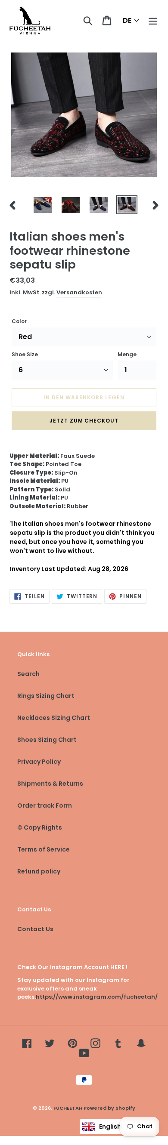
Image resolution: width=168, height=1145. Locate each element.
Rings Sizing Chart (46, 695)
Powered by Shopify (109, 1108)
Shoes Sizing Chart (47, 739)
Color (19, 321)
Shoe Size (25, 354)
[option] (43, 205)
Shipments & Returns (50, 783)
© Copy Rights (39, 827)
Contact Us (35, 929)
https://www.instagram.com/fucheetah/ (97, 997)
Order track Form (44, 805)
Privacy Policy (39, 761)
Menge (127, 354)
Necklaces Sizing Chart (53, 717)
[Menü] (152, 20)
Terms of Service (43, 849)
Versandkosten (79, 292)
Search (28, 674)
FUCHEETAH (67, 1108)
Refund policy (38, 871)
